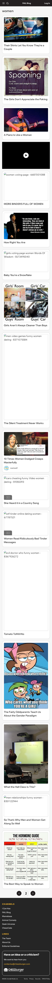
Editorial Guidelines (11, 946)
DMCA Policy (46, 979)
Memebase (7, 916)
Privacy (31, 979)
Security (37, 979)
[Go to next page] (33, 893)
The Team (6, 938)
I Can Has (6, 908)
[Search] (7, 3)
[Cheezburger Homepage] (26, 970)
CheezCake (7, 928)
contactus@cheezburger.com (17, 964)
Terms (26, 979)
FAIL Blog (26, 3)
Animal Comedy (9, 920)
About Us (6, 942)
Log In (47, 3)
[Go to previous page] (19, 893)
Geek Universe (8, 924)
